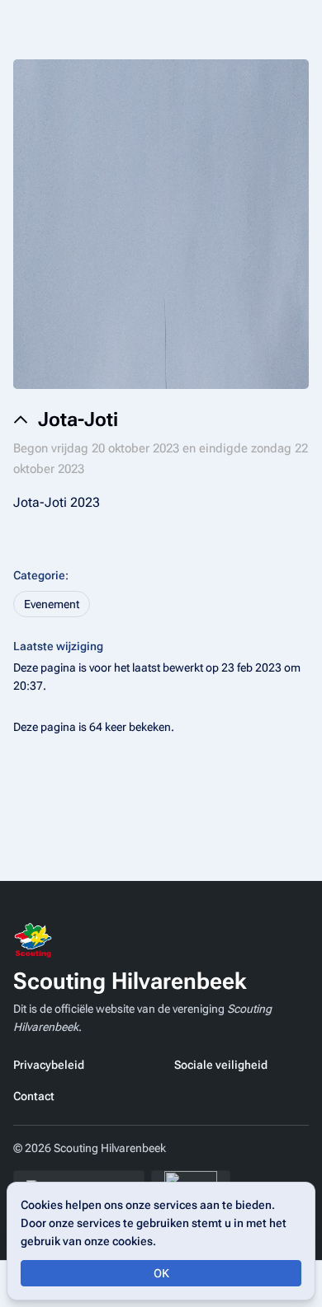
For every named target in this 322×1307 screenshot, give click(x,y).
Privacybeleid (48, 1064)
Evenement (51, 604)
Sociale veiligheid (221, 1064)
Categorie (39, 575)
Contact (33, 1096)
